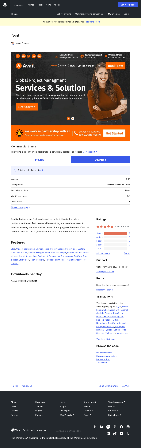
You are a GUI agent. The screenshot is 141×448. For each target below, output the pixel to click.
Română (100, 330)
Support (63, 406)
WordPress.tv (67, 415)
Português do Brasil (105, 326)
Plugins (38, 410)
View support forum (105, 271)
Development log (104, 352)
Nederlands (121, 323)
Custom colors (42, 249)
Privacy (14, 415)
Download (100, 159)
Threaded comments (54, 260)
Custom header (57, 249)
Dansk (125, 306)
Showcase (40, 402)
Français (100, 320)
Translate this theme (105, 339)
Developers (65, 410)
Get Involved (90, 402)
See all (127, 253)
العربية (118, 306)
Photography (67, 256)
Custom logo (71, 249)
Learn (62, 402)
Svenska (100, 333)
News (13, 406)
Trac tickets (101, 362)
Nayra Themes (22, 43)
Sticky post (24, 260)
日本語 (115, 320)
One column (54, 256)
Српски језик (120, 330)
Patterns (39, 415)
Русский (108, 330)
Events (87, 406)
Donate (88, 410)
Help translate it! (92, 22)
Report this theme (104, 290)
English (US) (114, 310)
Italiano (108, 320)
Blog (13, 249)
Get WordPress (128, 5)
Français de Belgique (114, 316)
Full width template (28, 256)
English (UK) (101, 310)
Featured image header (39, 252)
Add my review (103, 253)
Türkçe (108, 333)
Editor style (22, 252)
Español (108, 313)
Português (120, 326)
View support (89, 152)
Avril (41, 170)
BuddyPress (115, 415)
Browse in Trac (103, 359)
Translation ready (74, 260)
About (14, 402)
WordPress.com (116, 402)
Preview (39, 159)
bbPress (113, 410)
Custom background (25, 249)
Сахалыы (41, 430)
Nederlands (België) (105, 323)
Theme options (37, 260)
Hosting (14, 410)
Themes (14, 14)
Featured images (58, 252)
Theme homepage (19, 207)
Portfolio (78, 256)
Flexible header (74, 252)
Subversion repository (106, 356)
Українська (122, 333)
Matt (111, 406)
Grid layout (43, 256)
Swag (87, 415)
